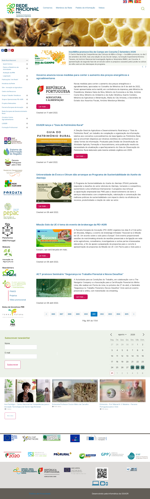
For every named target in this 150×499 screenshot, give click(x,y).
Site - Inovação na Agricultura (12, 87)
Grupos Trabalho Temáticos (11, 95)
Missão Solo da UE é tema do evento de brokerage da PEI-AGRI (71, 224)
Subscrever (12, 364)
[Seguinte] (146, 67)
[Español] (139, 1)
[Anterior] (143, 67)
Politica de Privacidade (40, 493)
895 (126, 314)
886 (53, 314)
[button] (143, 9)
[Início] (38, 7)
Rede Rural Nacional (9, 60)
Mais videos (10, 415)
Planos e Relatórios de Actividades (11, 68)
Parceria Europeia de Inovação (12, 107)
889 (78, 314)
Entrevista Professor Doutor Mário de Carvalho (70, 404)
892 (102, 314)
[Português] (136, 1)
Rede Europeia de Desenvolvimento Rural (14, 112)
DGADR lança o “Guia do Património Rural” (59, 125)
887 (61, 314)
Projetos (13, 295)
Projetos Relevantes (9, 103)
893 (110, 314)
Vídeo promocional (18, 300)
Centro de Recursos (9, 91)
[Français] (127, 1)
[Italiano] (133, 1)
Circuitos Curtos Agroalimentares (7, 118)
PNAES (13, 291)
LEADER (4, 123)
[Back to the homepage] (21, 10)
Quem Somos (7, 64)
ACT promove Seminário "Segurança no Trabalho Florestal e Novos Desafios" (79, 274)
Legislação (7, 76)
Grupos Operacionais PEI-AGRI (12, 99)
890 (86, 314)
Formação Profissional (9, 127)
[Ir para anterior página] (46, 314)
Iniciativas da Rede (8, 83)
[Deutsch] (130, 1)
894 (118, 314)
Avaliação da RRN (9, 73)
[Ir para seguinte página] (133, 314)
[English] (124, 1)
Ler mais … (43, 106)
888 (69, 314)
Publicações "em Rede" (10, 79)
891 (94, 314)
